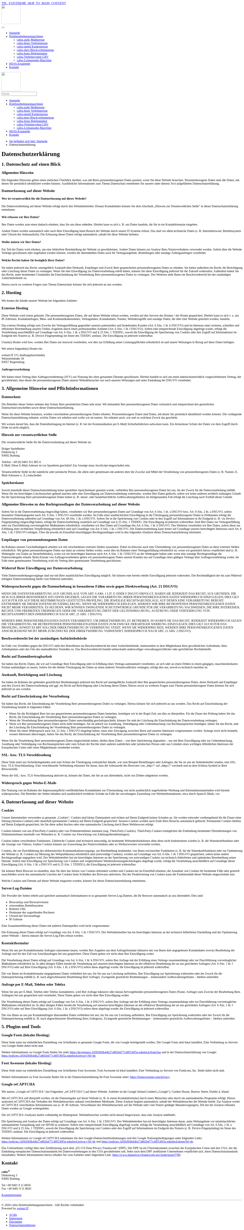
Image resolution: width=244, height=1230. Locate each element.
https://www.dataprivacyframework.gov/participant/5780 (146, 1154)
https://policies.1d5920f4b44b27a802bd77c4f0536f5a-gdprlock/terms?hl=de (147, 1141)
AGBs (13, 1214)
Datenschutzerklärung (22, 1225)
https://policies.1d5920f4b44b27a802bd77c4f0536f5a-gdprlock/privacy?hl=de (49, 1055)
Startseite (14, 32)
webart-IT (23, 1208)
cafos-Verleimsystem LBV (33, 56)
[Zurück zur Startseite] (11, 23)
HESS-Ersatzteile (19, 63)
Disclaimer (15, 1221)
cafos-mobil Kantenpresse (32, 46)
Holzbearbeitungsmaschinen (26, 36)
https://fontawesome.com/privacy (149, 1077)
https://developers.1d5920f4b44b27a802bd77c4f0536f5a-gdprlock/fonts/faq (115, 1052)
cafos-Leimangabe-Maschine (34, 60)
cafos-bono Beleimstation (32, 53)
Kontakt (14, 67)
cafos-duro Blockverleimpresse (35, 50)
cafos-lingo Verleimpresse (32, 43)
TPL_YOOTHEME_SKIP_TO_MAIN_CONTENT (34, 3)
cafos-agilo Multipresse (31, 39)
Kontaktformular (12, 1195)
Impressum (15, 1218)
